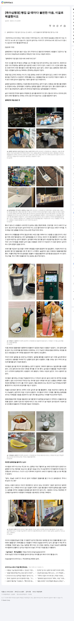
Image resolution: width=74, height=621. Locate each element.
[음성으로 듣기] (54, 25)
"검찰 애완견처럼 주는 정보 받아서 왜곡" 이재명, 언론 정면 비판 (21, 573)
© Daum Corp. (5, 600)
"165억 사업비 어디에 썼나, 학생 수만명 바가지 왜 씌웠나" (51, 576)
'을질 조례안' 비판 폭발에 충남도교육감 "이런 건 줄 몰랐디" (51, 581)
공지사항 (28, 591)
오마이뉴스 (8, 2)
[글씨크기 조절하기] (61, 25)
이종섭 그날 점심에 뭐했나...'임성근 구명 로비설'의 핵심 (21, 570)
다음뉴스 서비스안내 (7, 591)
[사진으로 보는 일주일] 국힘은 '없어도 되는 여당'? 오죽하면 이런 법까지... (21, 576)
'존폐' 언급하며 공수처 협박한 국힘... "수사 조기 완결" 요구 (21, 578)
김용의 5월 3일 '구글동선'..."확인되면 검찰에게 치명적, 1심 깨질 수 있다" (21, 581)
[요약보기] (50, 25)
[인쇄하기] (64, 25)
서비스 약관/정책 (37, 591)
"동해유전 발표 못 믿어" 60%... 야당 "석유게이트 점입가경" (51, 578)
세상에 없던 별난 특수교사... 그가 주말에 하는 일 (51, 573)
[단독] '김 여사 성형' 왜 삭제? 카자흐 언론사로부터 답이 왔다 (51, 570)
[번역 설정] (57, 25)
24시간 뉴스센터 (19, 591)
